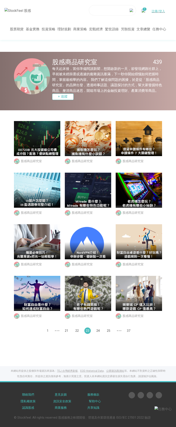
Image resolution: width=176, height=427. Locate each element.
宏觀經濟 (96, 29)
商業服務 (61, 408)
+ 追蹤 (63, 96)
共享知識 (93, 408)
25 (108, 330)
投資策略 (48, 29)
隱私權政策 (28, 401)
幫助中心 (95, 401)
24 (98, 330)
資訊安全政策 (62, 401)
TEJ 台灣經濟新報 (67, 370)
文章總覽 (143, 29)
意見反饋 (61, 394)
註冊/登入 (158, 11)
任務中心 (159, 29)
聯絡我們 (28, 394)
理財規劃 (64, 29)
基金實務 (32, 29)
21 (66, 330)
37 (128, 330)
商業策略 (80, 29)
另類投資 (128, 29)
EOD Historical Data (92, 370)
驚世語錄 (112, 29)
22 (77, 330)
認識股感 (28, 408)
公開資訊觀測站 (115, 370)
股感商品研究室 (31, 161)
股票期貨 (17, 29)
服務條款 (93, 394)
